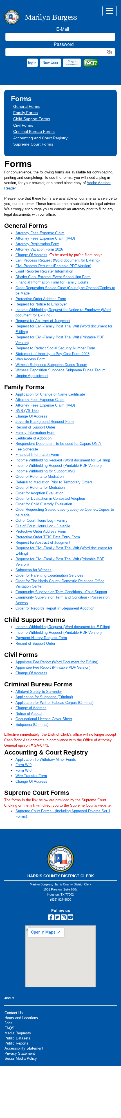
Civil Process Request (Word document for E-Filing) (57, 260)
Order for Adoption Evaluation (39, 493)
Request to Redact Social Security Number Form (55, 348)
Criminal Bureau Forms (34, 131)
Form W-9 (23, 765)
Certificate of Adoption (33, 438)
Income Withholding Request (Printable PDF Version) (58, 465)
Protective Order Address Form (40, 299)
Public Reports (16, 1043)
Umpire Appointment (31, 376)
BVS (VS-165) (27, 411)
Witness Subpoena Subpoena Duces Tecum (51, 365)
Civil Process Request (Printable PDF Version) (53, 266)
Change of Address (30, 708)
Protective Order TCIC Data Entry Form (47, 537)
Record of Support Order (35, 427)
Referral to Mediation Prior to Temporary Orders (54, 482)
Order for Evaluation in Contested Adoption (50, 498)
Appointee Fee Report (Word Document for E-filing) (56, 662)
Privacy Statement (20, 1053)
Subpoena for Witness (33, 570)
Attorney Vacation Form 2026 (39, 249)
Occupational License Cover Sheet (43, 719)
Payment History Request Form (41, 638)
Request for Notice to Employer (41, 304)
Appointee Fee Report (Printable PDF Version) (52, 667)
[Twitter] (57, 918)
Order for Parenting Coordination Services (49, 575)
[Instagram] (64, 918)
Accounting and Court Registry (40, 138)
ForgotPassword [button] (72, 63)
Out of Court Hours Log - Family (41, 520)
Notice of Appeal (28, 713)
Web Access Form (30, 359)
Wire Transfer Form (31, 776)
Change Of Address (31, 255)
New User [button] (50, 63)
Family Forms (25, 112)
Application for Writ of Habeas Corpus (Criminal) (54, 702)
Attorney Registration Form (37, 244)
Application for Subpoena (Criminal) (44, 697)
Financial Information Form (37, 454)
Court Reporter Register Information (44, 271)
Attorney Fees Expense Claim (39, 233)
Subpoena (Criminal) (31, 724)
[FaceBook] (51, 918)
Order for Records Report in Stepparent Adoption (54, 608)
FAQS (9, 1028)
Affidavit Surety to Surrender (38, 691)
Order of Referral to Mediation (39, 476)
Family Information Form (35, 432)
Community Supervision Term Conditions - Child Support (61, 592)
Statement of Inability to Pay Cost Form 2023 (52, 354)
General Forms (26, 106)
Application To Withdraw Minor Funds (45, 759)
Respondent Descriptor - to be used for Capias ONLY (58, 443)
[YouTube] (70, 918)
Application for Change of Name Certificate (50, 394)
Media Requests (18, 1033)
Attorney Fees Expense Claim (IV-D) (45, 238)
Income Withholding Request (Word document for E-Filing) (62, 460)
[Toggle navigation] (109, 11)
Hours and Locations (21, 1018)
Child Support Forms (31, 119)
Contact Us (14, 1013)
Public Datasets (17, 1038)
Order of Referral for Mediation (40, 487)
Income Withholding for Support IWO (45, 471)
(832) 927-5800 (60, 899)
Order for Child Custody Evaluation (43, 504)
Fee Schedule (26, 449)
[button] (32, 63)
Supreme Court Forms (33, 144)
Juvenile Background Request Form (44, 421)
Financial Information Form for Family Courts (51, 282)
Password (64, 44)
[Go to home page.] (12, 17)
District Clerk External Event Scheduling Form (53, 277)
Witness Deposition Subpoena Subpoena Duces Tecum (60, 370)
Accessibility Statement (24, 1048)
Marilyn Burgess (51, 17)
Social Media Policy (21, 1058)
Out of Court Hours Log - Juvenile (42, 526)
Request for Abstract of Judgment (42, 321)
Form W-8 (23, 770)
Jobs (8, 1023)
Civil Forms (23, 125)
